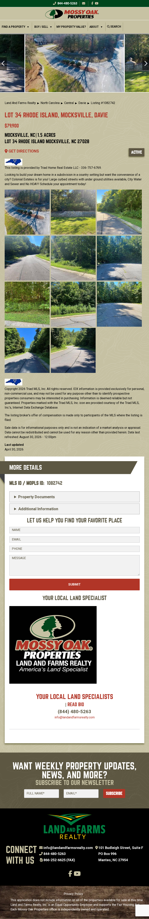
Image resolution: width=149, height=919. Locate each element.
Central (69, 103)
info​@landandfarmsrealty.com (75, 717)
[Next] (145, 63)
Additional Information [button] (38, 509)
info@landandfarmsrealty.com (68, 848)
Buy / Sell (41, 26)
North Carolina (50, 103)
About (94, 26)
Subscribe (114, 793)
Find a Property (13, 26)
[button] (74, 63)
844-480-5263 (67, 3)
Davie (82, 103)
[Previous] (3, 63)
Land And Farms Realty (20, 103)
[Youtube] (96, 3)
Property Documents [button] (36, 497)
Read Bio (76, 704)
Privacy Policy (73, 894)
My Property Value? (71, 26)
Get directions (23, 151)
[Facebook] (92, 3)
